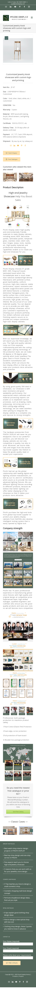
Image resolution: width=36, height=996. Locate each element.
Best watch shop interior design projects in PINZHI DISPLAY (16, 849)
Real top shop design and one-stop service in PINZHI (17, 856)
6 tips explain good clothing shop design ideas (16, 914)
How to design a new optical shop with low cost (16, 920)
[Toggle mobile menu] (32, 17)
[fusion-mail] (11, 145)
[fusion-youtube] (18, 145)
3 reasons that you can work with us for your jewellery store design (17, 870)
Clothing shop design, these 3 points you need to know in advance (18, 927)
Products (15, 976)
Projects (21, 976)
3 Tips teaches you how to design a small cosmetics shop (17, 885)
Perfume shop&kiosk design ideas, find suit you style (17, 899)
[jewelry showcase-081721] (18, 49)
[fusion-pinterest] (21, 145)
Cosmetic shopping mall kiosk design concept (18, 892)
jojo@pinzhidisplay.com (18, 4)
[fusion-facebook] (25, 145)
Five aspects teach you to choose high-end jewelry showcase (16, 863)
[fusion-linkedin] (14, 145)
